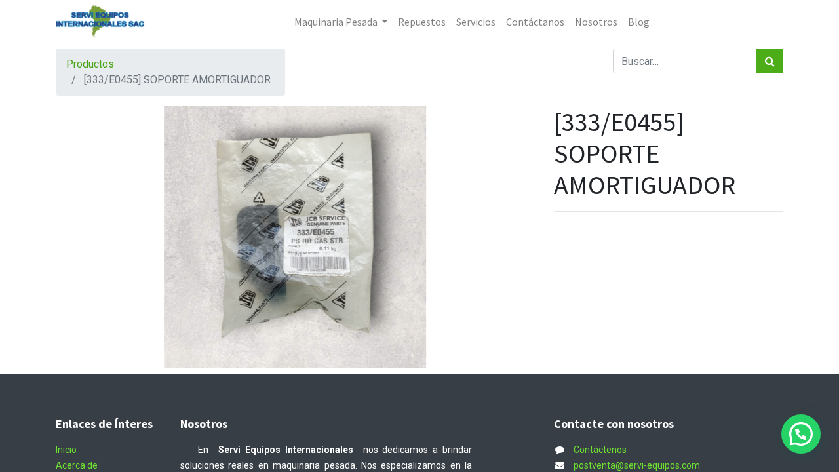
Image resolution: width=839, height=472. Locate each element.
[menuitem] (422, 22)
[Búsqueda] (769, 61)
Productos (90, 64)
